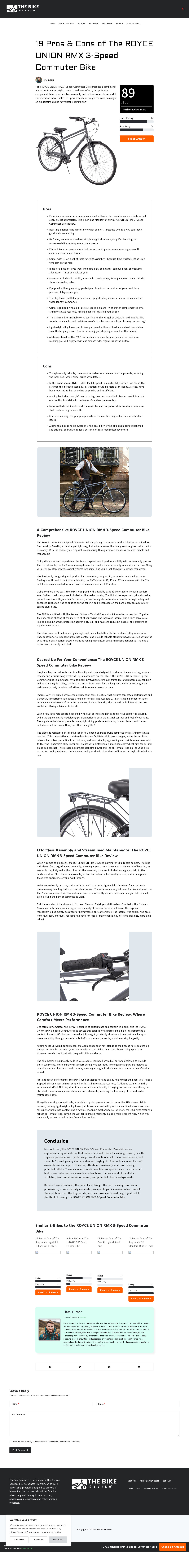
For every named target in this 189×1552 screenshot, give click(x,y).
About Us (132, 1481)
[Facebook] (50, 1367)
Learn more (26, 1548)
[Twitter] (80, 1367)
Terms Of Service (169, 1488)
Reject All (38, 1539)
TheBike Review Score (149, 1481)
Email (101, 1403)
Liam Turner (72, 1312)
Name (15, 1403)
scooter (93, 23)
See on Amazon (136, 138)
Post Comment (20, 1450)
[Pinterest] (109, 1367)
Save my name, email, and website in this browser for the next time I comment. (46, 1441)
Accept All (57, 1539)
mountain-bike (66, 23)
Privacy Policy (134, 1488)
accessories (133, 23)
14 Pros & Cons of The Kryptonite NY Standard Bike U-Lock (140, 1242)
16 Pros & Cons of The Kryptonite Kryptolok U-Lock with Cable (47, 1242)
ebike (52, 23)
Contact (167, 1481)
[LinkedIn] (139, 1367)
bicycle (81, 23)
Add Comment (19, 1414)
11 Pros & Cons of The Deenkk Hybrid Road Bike (109, 1242)
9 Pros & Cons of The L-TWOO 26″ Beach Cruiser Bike (77, 1242)
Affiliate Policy (151, 1488)
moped (119, 23)
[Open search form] (183, 9)
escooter (107, 23)
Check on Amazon (172, 1547)
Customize (19, 1539)
